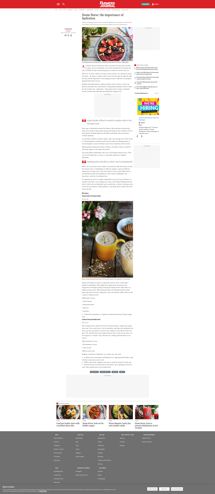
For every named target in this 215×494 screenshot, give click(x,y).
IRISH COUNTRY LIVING (127, 434)
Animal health (80, 456)
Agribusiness (101, 438)
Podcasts (100, 471)
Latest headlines (58, 438)
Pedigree (78, 453)
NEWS (56, 434)
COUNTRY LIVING (125, 9)
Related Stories (64, 403)
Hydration (94, 372)
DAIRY (60, 9)
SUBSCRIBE (145, 4)
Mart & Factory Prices (82, 475)
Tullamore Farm (146, 438)
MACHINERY (70, 9)
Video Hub (57, 482)
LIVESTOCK (80, 434)
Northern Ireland (58, 449)
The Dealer (57, 456)
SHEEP (64, 9)
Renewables (101, 449)
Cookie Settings (152, 489)
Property (100, 453)
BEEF (56, 9)
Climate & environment (104, 460)
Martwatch (79, 471)
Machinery (101, 445)
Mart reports (79, 438)
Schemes (56, 442)
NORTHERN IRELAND (116, 9)
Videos (100, 475)
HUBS (56, 468)
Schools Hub (57, 475)
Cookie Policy (43, 491)
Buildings (100, 456)
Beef (77, 442)
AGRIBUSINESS (82, 9)
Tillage (100, 442)
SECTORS (101, 434)
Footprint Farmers (147, 442)
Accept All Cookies (177, 489)
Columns (122, 442)
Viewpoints (57, 445)
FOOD (58, 420)
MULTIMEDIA (102, 468)
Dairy (77, 445)
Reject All (164, 489)
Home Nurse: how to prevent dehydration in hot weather (146, 425)
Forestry (100, 464)
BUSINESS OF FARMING (83, 468)
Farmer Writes (58, 453)
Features (122, 438)
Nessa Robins (105, 372)
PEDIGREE (108, 9)
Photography (101, 478)
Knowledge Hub (58, 471)
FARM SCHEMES (90, 9)
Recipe (115, 372)
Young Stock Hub (58, 478)
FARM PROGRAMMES (149, 434)
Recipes (68, 31)
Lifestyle (122, 445)
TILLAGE (75, 9)
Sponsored (57, 460)
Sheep (77, 449)
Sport (122, 372)
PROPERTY (97, 9)
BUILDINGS (102, 9)
